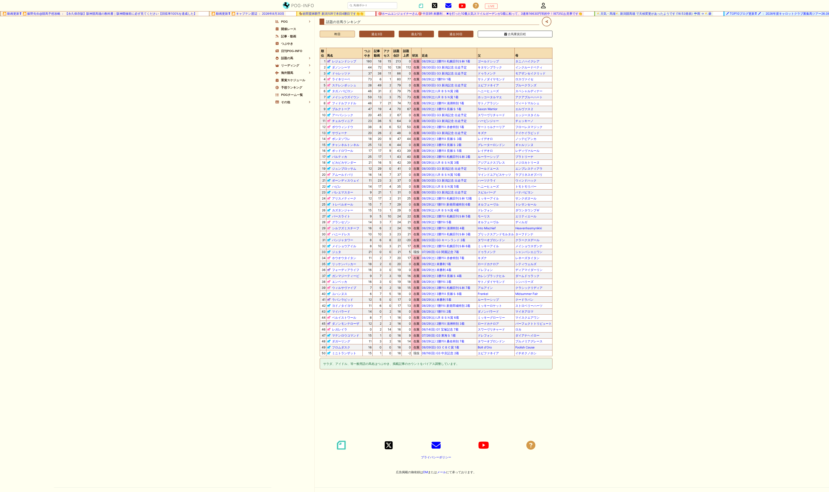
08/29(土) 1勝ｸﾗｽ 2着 (436, 311)
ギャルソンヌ (524, 145)
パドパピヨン (524, 192)
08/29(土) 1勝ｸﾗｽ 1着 (436, 79)
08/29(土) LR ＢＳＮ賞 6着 (440, 317)
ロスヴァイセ (524, 79)
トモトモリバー (525, 186)
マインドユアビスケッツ (494, 174)
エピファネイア (488, 85)
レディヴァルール (527, 150)
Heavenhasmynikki (528, 228)
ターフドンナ (524, 234)
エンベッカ (339, 281)
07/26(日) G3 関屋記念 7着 (440, 252)
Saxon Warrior (487, 109)
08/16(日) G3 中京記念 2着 (440, 353)
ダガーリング (341, 341)
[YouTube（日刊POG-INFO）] (462, 5)
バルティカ (339, 156)
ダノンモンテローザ (345, 323)
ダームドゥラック (527, 276)
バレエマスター (342, 192)
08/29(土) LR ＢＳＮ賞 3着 (440, 162)
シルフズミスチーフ (345, 228)
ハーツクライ (487, 180)
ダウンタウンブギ (527, 210)
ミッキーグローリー (491, 317)
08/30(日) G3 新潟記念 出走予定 (444, 67)
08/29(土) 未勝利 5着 (436, 299)
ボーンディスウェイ (345, 180)
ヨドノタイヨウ (342, 305)
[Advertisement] (436, 405)
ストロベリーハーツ (529, 305)
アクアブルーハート (529, 97)
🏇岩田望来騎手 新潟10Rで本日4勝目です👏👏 (323, 13)
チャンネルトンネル (345, 145)
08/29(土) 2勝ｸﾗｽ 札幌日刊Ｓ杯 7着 (446, 288)
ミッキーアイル (488, 198)
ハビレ (336, 186)
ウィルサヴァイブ (344, 288)
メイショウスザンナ (529, 246)
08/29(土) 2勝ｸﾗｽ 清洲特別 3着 (443, 323)
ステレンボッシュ (344, 85)
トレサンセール (525, 204)
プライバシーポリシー (436, 457)
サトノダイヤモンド (491, 79)
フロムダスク (341, 347)
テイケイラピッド (527, 133)
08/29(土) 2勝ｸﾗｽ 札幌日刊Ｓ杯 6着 (446, 246)
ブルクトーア (341, 109)
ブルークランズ (525, 85)
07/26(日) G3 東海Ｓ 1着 (439, 335)
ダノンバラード (488, 311)
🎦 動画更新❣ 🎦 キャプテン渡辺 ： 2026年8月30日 (240, 13)
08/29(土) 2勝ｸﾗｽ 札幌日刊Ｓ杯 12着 (447, 198)
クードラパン (524, 299)
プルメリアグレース (529, 341)
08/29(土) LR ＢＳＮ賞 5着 (440, 186)
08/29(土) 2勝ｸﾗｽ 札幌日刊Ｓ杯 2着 (446, 156)
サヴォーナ (339, 133)
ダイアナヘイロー (527, 335)
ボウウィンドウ (342, 127)
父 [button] (479, 55)
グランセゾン (341, 222)
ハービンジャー (488, 121)
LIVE (491, 6)
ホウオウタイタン (344, 258)
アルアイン (485, 288)
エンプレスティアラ (529, 168)
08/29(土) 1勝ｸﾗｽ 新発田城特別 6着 (446, 204)
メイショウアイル (344, 246)
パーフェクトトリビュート (533, 323)
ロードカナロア (488, 264)
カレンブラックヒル (491, 276)
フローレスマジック (529, 127)
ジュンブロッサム (344, 168)
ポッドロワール (342, 150)
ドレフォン (485, 210)
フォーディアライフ (345, 270)
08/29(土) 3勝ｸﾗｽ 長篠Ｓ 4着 (442, 276)
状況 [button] (415, 55)
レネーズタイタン (527, 258)
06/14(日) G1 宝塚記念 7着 (440, 329)
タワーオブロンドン (491, 240)
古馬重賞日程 (516, 34)
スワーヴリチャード (491, 115)
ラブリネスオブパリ (529, 174)
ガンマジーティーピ (345, 276)
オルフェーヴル (488, 204)
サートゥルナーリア (491, 127)
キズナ (482, 133)
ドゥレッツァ (341, 73)
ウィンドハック (525, 180)
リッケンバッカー (344, 264)
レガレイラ (339, 329)
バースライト (341, 216)
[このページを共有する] (546, 21)
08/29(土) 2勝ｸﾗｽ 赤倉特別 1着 (443, 127)
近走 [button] (425, 55)
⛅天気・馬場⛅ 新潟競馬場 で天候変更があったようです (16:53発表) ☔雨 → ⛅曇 (646, 13)
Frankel (483, 294)
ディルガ (521, 222)
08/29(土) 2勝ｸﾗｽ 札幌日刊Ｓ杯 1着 (446, 61)
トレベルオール (342, 204)
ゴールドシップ (488, 61)
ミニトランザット (344, 353)
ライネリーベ (341, 79)
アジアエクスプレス (491, 162)
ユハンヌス (339, 294)
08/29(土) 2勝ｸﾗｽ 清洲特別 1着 (443, 103)
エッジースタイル (527, 115)
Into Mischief (487, 228)
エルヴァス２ (524, 109)
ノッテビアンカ (525, 139)
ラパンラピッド (342, 299)
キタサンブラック (490, 67)
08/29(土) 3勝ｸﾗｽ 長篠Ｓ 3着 (442, 139)
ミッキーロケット (490, 305)
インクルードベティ (529, 67)
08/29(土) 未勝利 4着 (436, 270)
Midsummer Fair (526, 294)
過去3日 (376, 34)
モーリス (484, 216)
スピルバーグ (487, 192)
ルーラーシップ (488, 156)
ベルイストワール (344, 317)
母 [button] (516, 55)
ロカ (518, 329)
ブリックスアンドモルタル (496, 234)
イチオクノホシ (525, 353)
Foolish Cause (525, 347)
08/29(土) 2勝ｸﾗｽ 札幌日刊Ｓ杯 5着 (446, 216)
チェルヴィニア (342, 121)
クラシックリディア (529, 288)
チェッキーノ (524, 121)
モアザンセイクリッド (530, 73)
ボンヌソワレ (341, 139)
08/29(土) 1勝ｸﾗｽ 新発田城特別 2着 (446, 305)
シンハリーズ (524, 281)
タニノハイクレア (527, 61)
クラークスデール (527, 240)
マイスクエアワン (527, 317)
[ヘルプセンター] (476, 6)
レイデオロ (485, 139)
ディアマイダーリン (529, 270)
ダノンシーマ (341, 67)
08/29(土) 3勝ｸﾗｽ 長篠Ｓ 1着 (441, 109)
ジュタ (336, 252)
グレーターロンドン (491, 145)
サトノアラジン (488, 103)
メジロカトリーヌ (527, 162)
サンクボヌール (525, 198)
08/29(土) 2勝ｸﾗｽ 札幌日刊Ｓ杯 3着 (446, 234)
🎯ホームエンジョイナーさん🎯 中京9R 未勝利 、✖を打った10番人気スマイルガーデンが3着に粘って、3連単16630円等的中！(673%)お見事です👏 (472, 13)
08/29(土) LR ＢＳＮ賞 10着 (441, 174)
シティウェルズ (525, 264)
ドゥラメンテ (487, 73)
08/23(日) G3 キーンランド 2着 (443, 240)
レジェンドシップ (344, 61)
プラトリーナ (524, 156)
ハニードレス (341, 234)
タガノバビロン (342, 91)
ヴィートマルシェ (527, 103)
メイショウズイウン (345, 97)
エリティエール (525, 216)
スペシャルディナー (529, 91)
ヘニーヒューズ (488, 91)
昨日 (337, 34)
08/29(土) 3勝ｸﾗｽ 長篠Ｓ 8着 (442, 294)
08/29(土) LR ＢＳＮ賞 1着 (440, 97)
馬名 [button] (330, 55)
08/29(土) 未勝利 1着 (436, 264)
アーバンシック (342, 115)
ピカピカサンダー (344, 162)
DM (425, 472)
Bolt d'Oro (485, 347)
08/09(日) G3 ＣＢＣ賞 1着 (440, 347)
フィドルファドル (344, 103)
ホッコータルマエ (490, 97)
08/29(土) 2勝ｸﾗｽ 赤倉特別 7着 (443, 258)
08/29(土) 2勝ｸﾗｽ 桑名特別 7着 (443, 341)
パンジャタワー (342, 240)
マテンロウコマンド (345, 335)
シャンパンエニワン (529, 252)
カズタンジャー (342, 210)
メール (441, 472)
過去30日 (455, 34)
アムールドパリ (342, 174)
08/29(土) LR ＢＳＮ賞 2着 (440, 91)
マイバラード (341, 311)
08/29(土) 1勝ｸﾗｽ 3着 (436, 281)
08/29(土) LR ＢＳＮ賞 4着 (440, 210)
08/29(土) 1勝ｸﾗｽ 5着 (436, 222)
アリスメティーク (344, 198)
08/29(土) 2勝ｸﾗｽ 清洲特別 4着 (443, 228)
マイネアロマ (524, 311)
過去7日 (416, 34)
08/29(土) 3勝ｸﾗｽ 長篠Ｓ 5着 (442, 150)
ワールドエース (488, 168)
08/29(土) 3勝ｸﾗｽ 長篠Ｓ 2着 (442, 145)
